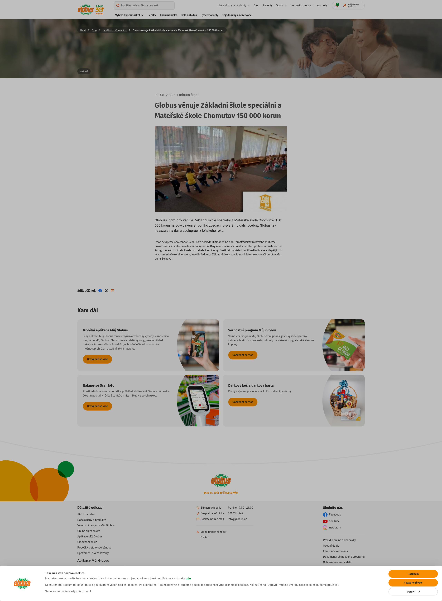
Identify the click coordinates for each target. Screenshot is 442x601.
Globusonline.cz (87, 542)
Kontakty (322, 5)
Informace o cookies (335, 551)
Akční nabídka (168, 15)
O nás (279, 5)
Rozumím (413, 573)
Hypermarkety (209, 15)
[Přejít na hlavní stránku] (85, 9)
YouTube (334, 521)
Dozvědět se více (97, 359)
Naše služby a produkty (232, 5)
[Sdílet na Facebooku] (100, 290)
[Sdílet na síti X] (106, 290)
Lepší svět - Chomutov (115, 30)
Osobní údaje (331, 545)
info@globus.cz (237, 519)
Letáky (152, 15)
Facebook (335, 514)
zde (188, 578)
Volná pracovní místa (213, 531)
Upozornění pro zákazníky (93, 553)
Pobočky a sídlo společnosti (94, 547)
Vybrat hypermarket (127, 15)
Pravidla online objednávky (339, 540)
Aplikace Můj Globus (89, 536)
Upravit (411, 591)
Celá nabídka (189, 15)
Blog (256, 5)
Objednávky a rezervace (237, 15)
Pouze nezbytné (413, 582)
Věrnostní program (302, 5)
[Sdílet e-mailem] (112, 290)
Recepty (267, 5)
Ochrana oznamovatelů (337, 562)
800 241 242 (235, 513)
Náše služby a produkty (91, 520)
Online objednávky (88, 531)
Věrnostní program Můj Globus (96, 525)
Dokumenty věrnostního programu (344, 556)
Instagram (335, 527)
